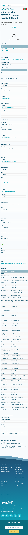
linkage (3, 105)
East (2, 225)
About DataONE (19, 483)
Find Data (6, 494)
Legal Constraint (5, 417)
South (2, 231)
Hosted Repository (6, 471)
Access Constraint (5, 419)
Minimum (3, 250)
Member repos (19, 469)
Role (2, 88)
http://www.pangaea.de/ (8, 107)
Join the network (19, 471)
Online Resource (5, 103)
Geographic (3, 218)
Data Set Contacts (5, 119)
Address (3, 94)
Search (4, 5)
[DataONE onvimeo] (7, 515)
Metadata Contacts (5, 81)
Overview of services (6, 467)
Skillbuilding (4, 483)
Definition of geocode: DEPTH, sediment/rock (13, 263)
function (4, 110)
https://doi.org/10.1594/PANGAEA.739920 (12, 59)
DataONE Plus (4, 469)
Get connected (14, 531)
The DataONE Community (18, 474)
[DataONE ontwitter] (3, 515)
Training (3, 485)
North (2, 220)
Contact (17, 488)
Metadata (9, 5)
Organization (4, 83)
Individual (3, 122)
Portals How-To (5, 490)
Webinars (3, 488)
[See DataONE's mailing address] (19, 515)
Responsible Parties (5, 144)
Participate (18, 467)
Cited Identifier (4, 57)
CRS (2, 261)
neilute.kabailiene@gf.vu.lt (9, 137)
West (2, 236)
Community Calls (19, 477)
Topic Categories (5, 67)
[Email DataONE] (11, 515)
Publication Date (5, 62)
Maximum (3, 256)
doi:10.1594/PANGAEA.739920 (7, 9)
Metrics (17, 485)
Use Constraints (5, 424)
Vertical (2, 248)
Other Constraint (5, 430)
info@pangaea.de (6, 98)
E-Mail (3, 96)
